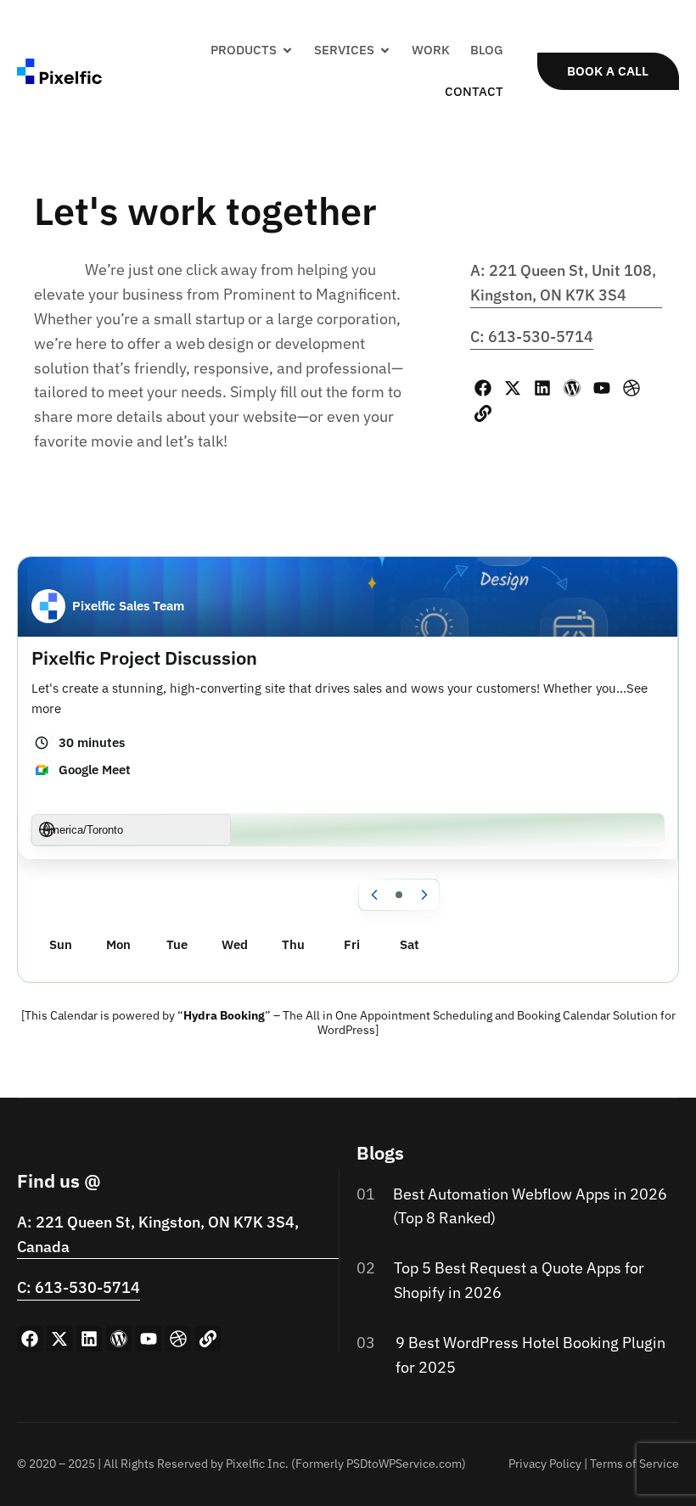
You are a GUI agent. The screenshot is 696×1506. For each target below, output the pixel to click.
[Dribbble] (631, 388)
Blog (486, 50)
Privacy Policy (544, 1463)
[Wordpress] (572, 388)
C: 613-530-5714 (531, 336)
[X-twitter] (512, 388)
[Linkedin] (542, 388)
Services (344, 50)
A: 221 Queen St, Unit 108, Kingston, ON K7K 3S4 (563, 283)
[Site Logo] (59, 69)
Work (431, 50)
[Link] (483, 413)
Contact (474, 91)
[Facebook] (483, 388)
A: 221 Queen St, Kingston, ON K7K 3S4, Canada (158, 1234)
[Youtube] (602, 388)
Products (243, 50)
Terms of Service (634, 1463)
